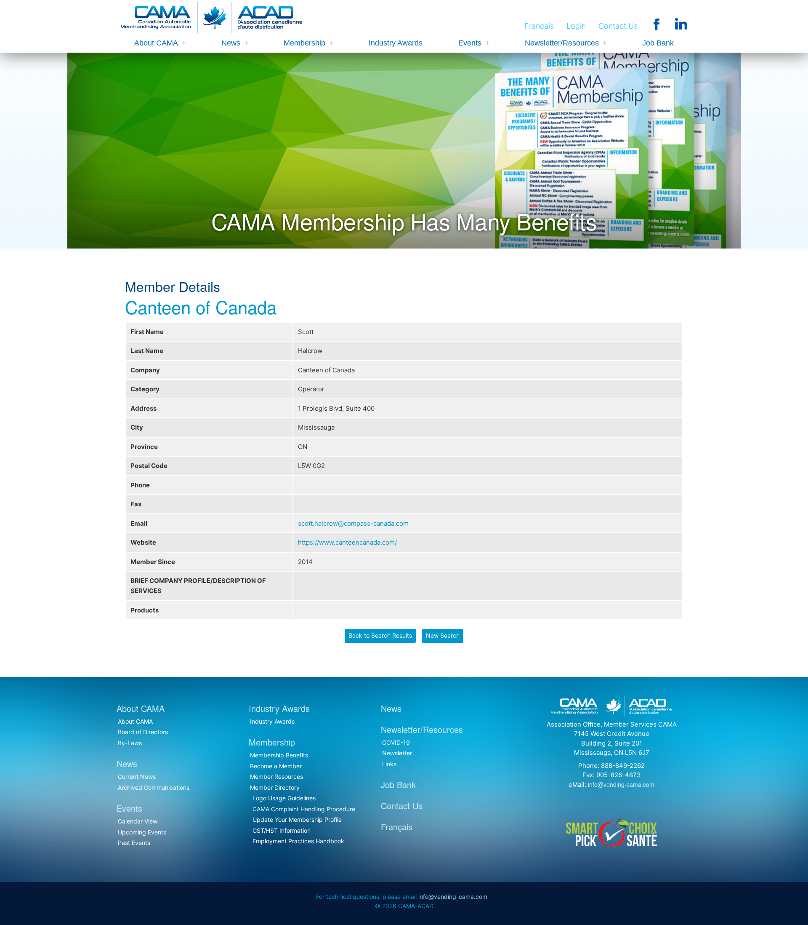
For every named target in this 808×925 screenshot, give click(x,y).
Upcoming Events (142, 832)
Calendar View (137, 821)
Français (396, 827)
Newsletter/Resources (562, 43)
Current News (137, 776)
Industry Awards (396, 43)
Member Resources (276, 776)
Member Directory (275, 787)
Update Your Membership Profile (297, 819)
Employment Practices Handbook (298, 841)
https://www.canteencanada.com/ (347, 542)
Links (389, 763)
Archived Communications (153, 787)
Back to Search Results (380, 635)
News (230, 43)
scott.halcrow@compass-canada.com (353, 523)
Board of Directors (143, 731)
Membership (304, 43)
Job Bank (658, 43)
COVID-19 (396, 742)
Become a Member (276, 766)
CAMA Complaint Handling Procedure (303, 809)
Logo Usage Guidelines (284, 798)
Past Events (134, 842)
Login (576, 25)
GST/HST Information (281, 830)
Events (469, 43)
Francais (539, 25)
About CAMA (156, 43)
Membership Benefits (279, 755)
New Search (443, 635)
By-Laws (130, 742)
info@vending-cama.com (621, 784)
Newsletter (397, 753)
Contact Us (618, 25)
